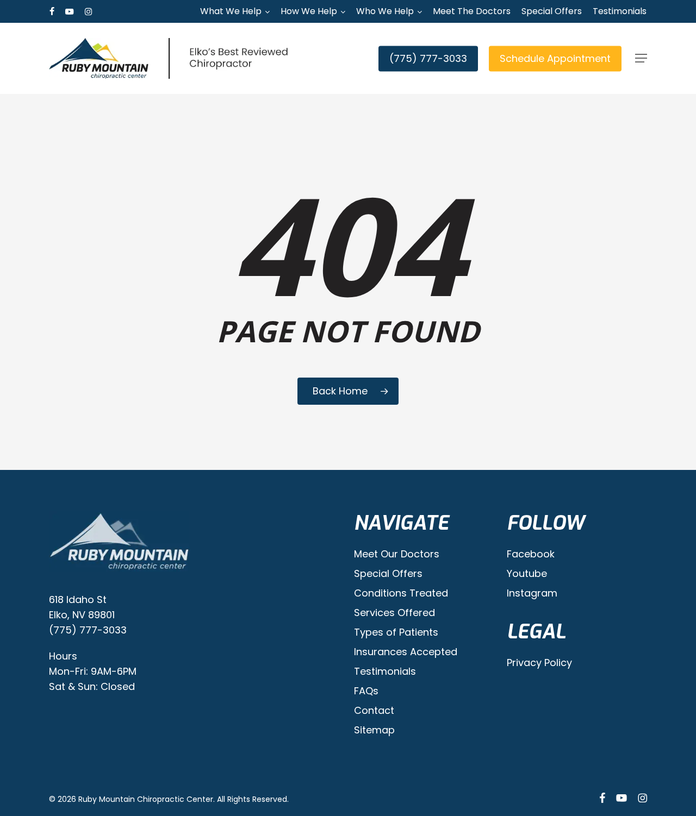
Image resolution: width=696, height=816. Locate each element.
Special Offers (388, 573)
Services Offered (394, 612)
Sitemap (374, 730)
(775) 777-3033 (88, 630)
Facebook (531, 554)
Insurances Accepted (405, 651)
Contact (374, 710)
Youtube (527, 573)
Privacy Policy (539, 662)
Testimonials (385, 671)
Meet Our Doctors (396, 554)
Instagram (532, 593)
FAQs (366, 691)
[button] (641, 58)
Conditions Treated (401, 593)
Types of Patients (396, 632)
